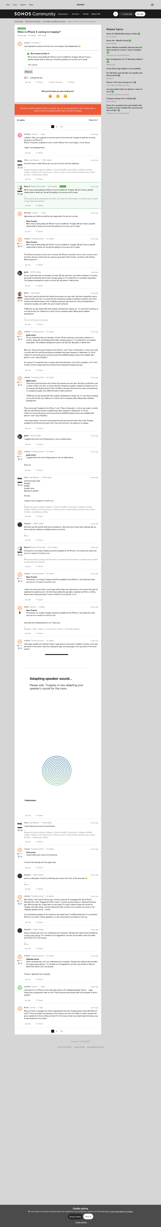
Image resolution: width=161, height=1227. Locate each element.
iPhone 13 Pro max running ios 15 (120, 82)
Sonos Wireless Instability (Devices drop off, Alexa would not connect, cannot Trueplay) (124, 48)
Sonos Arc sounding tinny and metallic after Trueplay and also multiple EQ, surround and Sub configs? (124, 107)
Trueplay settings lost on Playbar (119, 98)
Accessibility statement (95, 1047)
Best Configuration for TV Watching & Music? (124, 59)
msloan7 (27, 43)
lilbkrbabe (27, 213)
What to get (110, 64)
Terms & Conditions (64, 1047)
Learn (15, 4)
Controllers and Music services (54, 21)
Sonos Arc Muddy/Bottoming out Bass (121, 33)
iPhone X (28, 72)
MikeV (26, 293)
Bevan (26, 1007)
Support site (95, 14)
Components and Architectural (117, 55)
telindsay (27, 134)
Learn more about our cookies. (121, 1211)
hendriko (27, 986)
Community (18, 21)
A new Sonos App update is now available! (123, 68)
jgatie (26, 272)
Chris (26, 160)
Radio (31, 4)
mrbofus (27, 238)
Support (23, 4)
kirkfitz (26, 607)
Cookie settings (79, 1047)
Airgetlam (27, 523)
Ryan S (27, 186)
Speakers (110, 78)
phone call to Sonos (33, 935)
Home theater (111, 36)
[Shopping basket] (152, 4)
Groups (86, 14)
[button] (126, 14)
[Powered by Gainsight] (80, 1042)
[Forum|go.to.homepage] (35, 14)
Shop (8, 4)
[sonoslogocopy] (80, 4)
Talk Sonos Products (33, 21)
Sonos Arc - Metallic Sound (117, 40)
